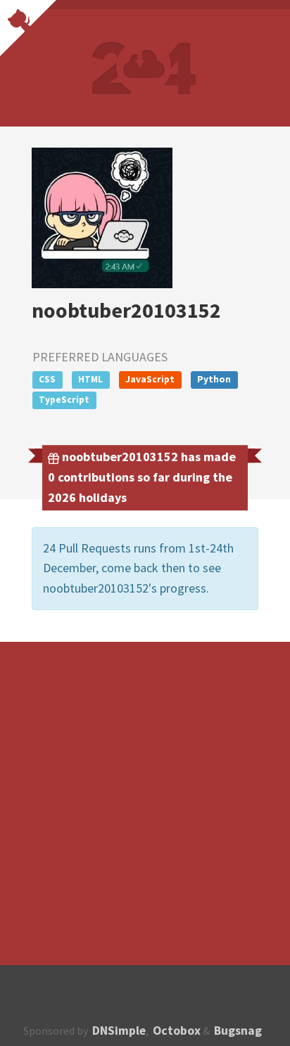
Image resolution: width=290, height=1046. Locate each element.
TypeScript (64, 400)
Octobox (177, 1030)
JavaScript (150, 379)
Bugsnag (238, 1030)
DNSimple (119, 1030)
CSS (47, 379)
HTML (90, 379)
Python (214, 379)
